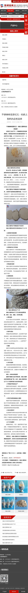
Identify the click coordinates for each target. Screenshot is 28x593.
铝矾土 (3, 55)
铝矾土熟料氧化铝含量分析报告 (10, 533)
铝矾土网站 (16, 1)
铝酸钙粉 (17, 10)
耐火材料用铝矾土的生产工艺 (9, 524)
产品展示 (5, 591)
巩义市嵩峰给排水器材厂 (13, 16)
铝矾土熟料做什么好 (7, 527)
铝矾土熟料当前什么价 (8, 542)
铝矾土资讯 (24, 10)
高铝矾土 (4, 39)
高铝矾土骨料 (5, 67)
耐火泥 (3, 72)
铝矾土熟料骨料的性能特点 (9, 539)
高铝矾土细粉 (5, 47)
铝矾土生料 (4, 59)
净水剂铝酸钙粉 (5, 84)
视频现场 (10, 13)
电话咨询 (14, 591)
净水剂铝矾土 (5, 63)
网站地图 (24, 1)
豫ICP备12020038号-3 (10, 588)
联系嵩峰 (24, 13)
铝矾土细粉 (4, 43)
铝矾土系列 (14, 31)
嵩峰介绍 (17, 13)
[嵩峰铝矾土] (14, 6)
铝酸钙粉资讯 (3, 13)
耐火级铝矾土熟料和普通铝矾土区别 (11, 536)
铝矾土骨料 (4, 51)
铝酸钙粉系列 (14, 76)
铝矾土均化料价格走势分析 (9, 521)
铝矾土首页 (3, 10)
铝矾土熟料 (10, 10)
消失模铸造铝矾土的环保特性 (9, 530)
